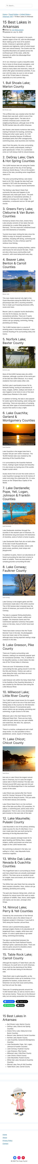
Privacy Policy (7, 1140)
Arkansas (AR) (8, 16)
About (5, 1138)
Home (5, 14)
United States (25, 14)
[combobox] (19, 5)
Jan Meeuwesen (18, 30)
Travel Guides (13, 14)
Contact (5, 1143)
